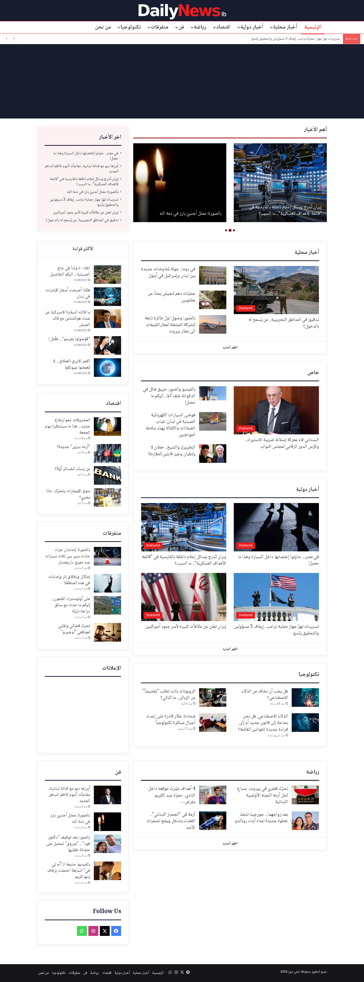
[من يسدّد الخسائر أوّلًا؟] (107, 475)
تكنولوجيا (131, 27)
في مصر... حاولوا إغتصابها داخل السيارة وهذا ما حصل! (85, 156)
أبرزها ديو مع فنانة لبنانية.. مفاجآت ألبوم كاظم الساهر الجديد (81, 169)
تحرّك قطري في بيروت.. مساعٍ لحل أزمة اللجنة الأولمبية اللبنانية (262, 795)
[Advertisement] (182, 81)
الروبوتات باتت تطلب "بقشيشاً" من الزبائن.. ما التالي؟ (168, 694)
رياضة (200, 27)
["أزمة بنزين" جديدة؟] (107, 453)
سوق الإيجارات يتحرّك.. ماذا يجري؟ (68, 494)
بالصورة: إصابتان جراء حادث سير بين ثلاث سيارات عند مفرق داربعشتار (67, 556)
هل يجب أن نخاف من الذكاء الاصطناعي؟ (264, 694)
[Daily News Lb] (182, 11)
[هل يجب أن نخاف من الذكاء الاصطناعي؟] (305, 697)
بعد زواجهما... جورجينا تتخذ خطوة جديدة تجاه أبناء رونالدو (261, 818)
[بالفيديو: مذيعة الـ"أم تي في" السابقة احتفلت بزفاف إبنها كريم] (107, 871)
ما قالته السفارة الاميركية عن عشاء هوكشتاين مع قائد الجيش (67, 318)
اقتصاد (223, 27)
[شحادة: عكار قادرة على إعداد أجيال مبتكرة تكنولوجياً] (212, 722)
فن (181, 27)
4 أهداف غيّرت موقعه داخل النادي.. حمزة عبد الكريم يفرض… (171, 795)
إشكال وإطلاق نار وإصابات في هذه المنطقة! (69, 580)
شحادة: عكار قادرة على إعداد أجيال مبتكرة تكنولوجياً (170, 720)
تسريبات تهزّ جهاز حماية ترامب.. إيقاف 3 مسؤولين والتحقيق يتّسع (296, 39)
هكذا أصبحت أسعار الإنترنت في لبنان (67, 293)
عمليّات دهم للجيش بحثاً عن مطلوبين (171, 297)
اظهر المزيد (230, 347)
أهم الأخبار (315, 130)
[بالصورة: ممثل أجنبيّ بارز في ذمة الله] (179, 182)
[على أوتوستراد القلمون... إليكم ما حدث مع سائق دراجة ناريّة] (107, 605)
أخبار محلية (285, 27)
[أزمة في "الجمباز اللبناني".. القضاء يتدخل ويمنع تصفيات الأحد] (212, 820)
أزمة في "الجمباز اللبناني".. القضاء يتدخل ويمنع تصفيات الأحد (170, 821)
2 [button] (230, 230)
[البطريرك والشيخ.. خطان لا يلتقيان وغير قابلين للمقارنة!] (212, 453)
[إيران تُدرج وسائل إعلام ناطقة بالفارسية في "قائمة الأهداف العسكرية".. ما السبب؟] (280, 182)
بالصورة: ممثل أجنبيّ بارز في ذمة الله (190, 214)
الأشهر (83, 249)
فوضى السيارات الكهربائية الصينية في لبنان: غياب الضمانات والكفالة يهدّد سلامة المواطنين (170, 425)
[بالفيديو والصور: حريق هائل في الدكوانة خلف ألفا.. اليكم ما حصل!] (212, 393)
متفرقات (159, 27)
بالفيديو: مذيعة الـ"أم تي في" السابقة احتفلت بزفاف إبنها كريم (68, 871)
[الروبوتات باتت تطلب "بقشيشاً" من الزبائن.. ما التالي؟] (212, 697)
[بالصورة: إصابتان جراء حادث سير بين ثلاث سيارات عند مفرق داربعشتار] (107, 556)
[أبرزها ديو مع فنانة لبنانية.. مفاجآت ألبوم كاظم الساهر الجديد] (107, 795)
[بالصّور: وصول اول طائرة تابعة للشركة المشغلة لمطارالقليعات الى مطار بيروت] (212, 324)
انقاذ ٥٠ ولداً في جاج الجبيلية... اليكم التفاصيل (70, 271)
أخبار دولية (251, 27)
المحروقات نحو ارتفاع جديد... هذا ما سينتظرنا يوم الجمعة (67, 426)
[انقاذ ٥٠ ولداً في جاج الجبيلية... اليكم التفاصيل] (107, 274)
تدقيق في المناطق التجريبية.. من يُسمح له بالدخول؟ (82, 220)
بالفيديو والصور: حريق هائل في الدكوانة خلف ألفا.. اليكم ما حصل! (169, 396)
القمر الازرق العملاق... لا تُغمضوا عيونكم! (71, 364)
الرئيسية (312, 27)
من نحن (103, 27)
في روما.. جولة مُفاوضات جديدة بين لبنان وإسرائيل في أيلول (168, 272)
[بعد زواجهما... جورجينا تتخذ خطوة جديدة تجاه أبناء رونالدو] (305, 820)
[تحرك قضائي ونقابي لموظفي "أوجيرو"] (107, 632)
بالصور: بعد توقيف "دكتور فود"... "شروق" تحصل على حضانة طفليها (68, 844)
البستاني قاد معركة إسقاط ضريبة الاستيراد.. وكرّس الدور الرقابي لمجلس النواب (282, 443)
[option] (280, 182)
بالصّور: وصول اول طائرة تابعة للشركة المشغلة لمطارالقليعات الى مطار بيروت (170, 324)
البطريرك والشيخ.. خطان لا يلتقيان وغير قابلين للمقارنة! (171, 451)
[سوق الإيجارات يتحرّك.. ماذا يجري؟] (107, 497)
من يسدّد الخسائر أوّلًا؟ (72, 469)
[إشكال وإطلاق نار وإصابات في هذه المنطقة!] (107, 583)
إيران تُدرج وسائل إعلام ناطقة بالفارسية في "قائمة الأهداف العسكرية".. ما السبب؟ (285, 210)
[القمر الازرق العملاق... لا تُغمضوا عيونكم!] (107, 367)
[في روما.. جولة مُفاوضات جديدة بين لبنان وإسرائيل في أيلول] (212, 275)
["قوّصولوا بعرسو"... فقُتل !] (107, 345)
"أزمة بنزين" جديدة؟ (73, 447)
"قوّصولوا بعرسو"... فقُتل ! (69, 339)
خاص (313, 373)
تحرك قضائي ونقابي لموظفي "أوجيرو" (74, 629)
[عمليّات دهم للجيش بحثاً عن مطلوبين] (212, 300)
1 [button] (234, 230)
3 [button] (226, 230)
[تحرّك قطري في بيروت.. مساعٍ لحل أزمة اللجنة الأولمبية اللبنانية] (305, 795)
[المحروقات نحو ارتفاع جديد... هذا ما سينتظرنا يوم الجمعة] (107, 426)
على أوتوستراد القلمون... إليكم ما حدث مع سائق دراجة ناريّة (70, 605)
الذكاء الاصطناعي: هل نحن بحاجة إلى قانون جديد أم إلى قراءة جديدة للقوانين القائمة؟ (263, 723)
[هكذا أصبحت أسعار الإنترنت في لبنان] (107, 296)
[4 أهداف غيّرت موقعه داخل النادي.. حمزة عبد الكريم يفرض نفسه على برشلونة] (212, 795)
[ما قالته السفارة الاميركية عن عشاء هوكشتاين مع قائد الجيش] (107, 318)
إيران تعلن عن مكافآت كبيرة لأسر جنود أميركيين (85, 212)
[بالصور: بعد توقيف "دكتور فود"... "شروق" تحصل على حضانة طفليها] (107, 843)
